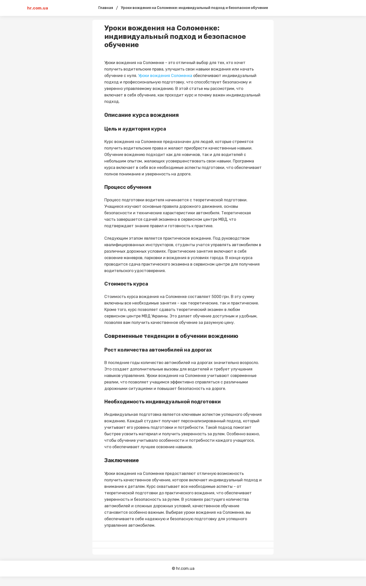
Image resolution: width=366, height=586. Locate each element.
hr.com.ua (37, 8)
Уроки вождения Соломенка (165, 75)
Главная (105, 8)
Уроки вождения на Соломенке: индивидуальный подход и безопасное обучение (194, 8)
